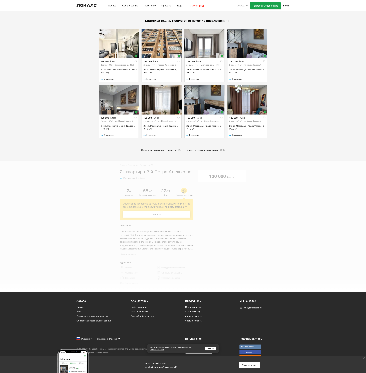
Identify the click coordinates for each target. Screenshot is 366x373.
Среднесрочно (130, 5)
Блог (78, 311)
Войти (286, 5)
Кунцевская (109, 78)
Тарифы (80, 306)
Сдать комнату (192, 311)
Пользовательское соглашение (92, 315)
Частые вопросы (139, 311)
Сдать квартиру (193, 306)
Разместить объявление (265, 5)
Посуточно (150, 5)
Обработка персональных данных (94, 320)
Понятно (210, 348)
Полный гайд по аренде (143, 315)
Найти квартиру (139, 306)
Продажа (166, 5)
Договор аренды (193, 315)
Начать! (157, 214)
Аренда (112, 5)
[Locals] (86, 5)
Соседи (196, 5)
